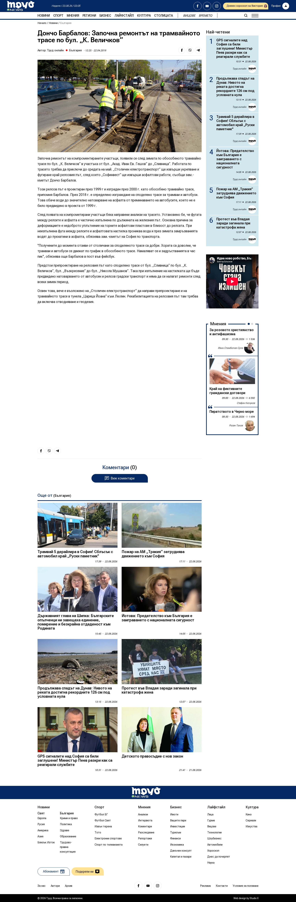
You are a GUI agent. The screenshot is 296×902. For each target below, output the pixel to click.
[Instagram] (217, 6)
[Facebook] (197, 6)
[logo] (20, 6)
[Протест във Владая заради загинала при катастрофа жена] (162, 661)
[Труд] (146, 792)
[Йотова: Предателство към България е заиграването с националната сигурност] (162, 589)
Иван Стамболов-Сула (230, 348)
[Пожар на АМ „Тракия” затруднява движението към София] (162, 525)
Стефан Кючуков (246, 403)
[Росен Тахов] (249, 425)
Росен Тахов (236, 425)
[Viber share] (190, 50)
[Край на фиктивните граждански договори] (232, 371)
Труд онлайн (55, 50)
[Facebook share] (181, 50)
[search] (246, 15)
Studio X (254, 898)
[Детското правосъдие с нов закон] (162, 729)
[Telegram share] (198, 50)
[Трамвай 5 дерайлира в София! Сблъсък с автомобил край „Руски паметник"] (78, 525)
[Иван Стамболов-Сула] (249, 348)
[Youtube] (207, 6)
